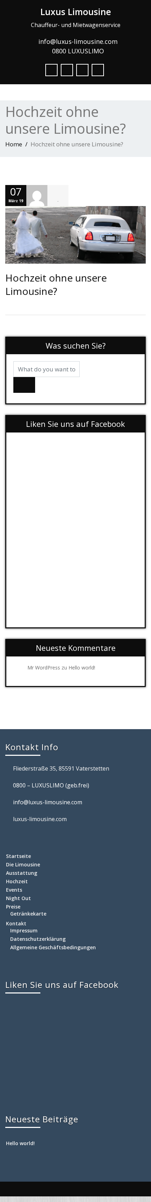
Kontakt (16, 923)
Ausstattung (21, 873)
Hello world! (81, 667)
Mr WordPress (43, 667)
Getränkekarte (28, 913)
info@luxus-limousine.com (78, 41)
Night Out (18, 898)
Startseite (18, 856)
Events (14, 889)
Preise (13, 906)
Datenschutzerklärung (38, 939)
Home (13, 144)
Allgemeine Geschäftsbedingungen (53, 947)
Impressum (24, 930)
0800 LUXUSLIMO (78, 51)
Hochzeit (17, 881)
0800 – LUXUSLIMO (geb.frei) (51, 785)
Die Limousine (23, 864)
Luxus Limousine (75, 12)
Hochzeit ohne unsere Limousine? (56, 284)
